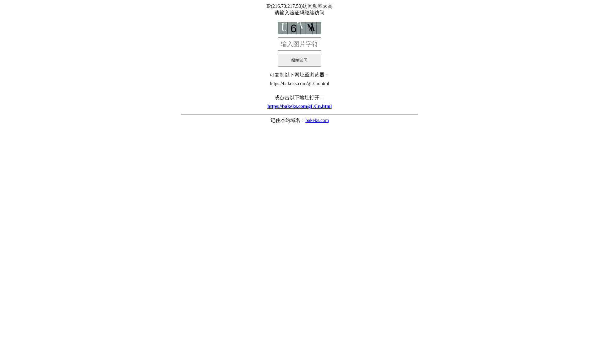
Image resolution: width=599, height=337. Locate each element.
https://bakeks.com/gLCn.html (299, 83)
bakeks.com (317, 120)
